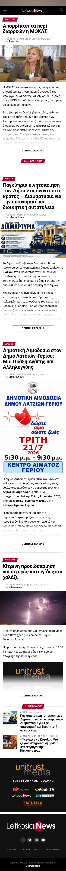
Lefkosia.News (16, 217)
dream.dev (14, 41)
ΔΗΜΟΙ (38, 849)
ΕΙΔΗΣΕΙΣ (11, 849)
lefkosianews (15, 587)
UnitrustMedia (33, 866)
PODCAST (25, 849)
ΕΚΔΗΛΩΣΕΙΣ (52, 849)
